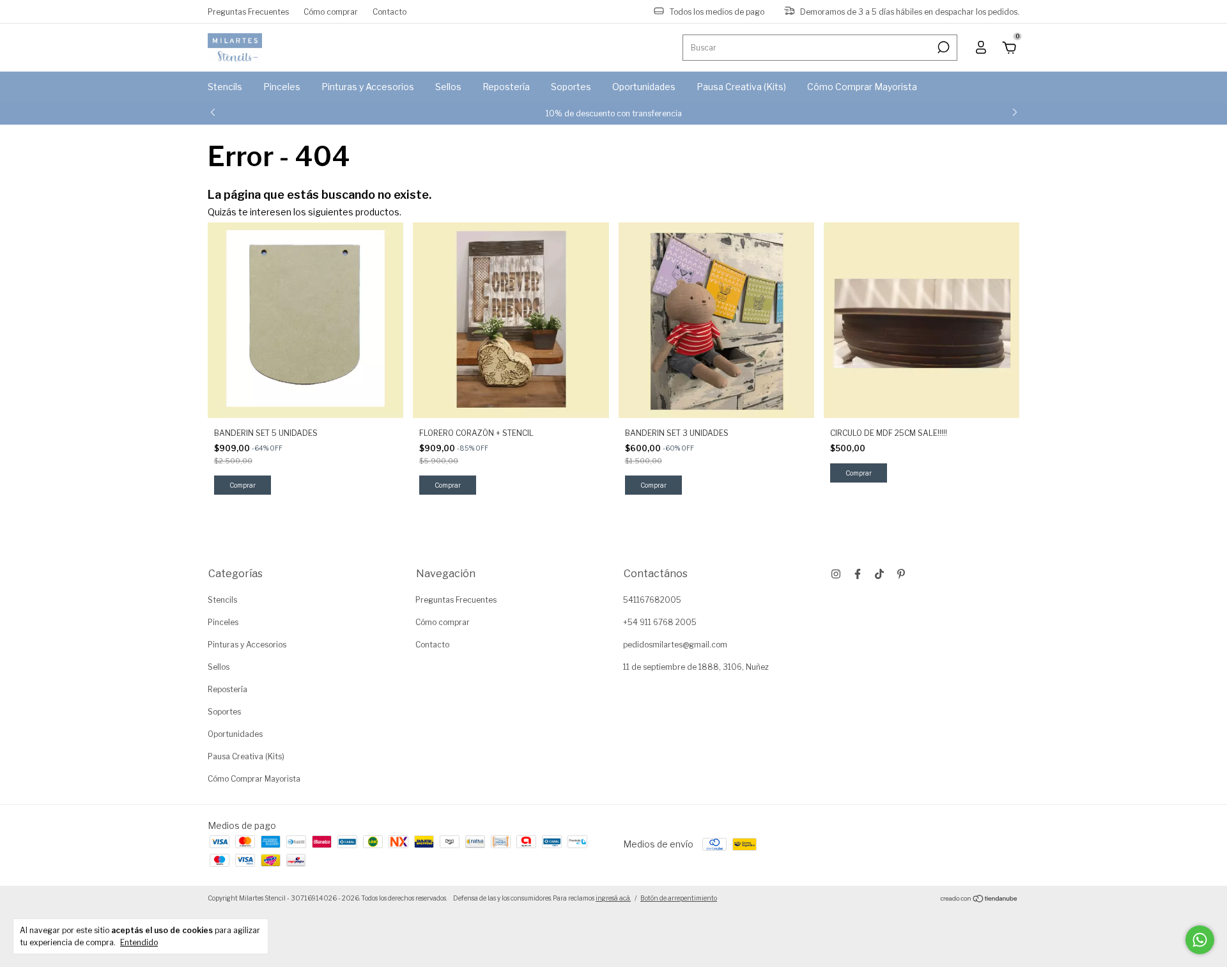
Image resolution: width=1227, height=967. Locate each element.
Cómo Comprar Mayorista (862, 86)
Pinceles (281, 86)
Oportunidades (643, 86)
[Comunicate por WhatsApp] (1199, 939)
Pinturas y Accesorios (367, 86)
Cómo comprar (331, 11)
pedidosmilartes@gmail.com (675, 644)
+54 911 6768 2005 (660, 622)
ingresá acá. (613, 898)
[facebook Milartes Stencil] (858, 574)
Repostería (506, 86)
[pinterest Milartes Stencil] (901, 574)
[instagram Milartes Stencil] (836, 574)
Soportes (571, 86)
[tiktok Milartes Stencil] (879, 574)
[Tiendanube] (979, 899)
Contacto (389, 11)
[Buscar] (942, 47)
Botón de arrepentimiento (678, 898)
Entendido (139, 942)
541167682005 (652, 600)
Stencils (225, 86)
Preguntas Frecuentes (248, 11)
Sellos (448, 86)
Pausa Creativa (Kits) (741, 86)
